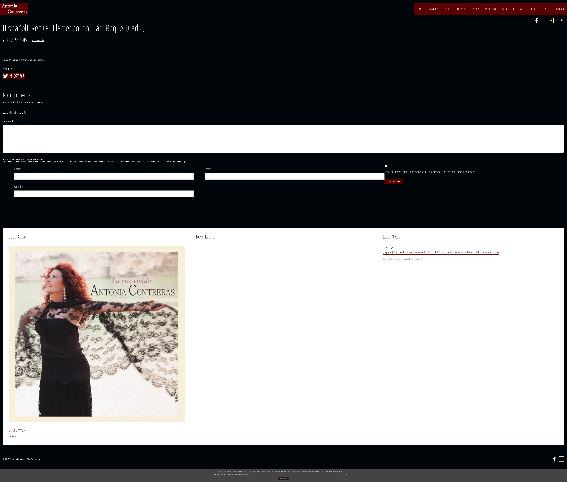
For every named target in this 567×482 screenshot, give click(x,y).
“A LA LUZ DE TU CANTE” (513, 9)
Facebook (536, 20)
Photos (475, 9)
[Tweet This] (5, 76)
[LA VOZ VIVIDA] (97, 334)
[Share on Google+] (16, 76)
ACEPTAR (283, 479)
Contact (560, 9)
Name (17, 169)
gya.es (37, 459)
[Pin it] (22, 76)
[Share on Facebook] (11, 76)
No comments (38, 40)
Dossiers (546, 9)
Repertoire (461, 9)
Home (419, 9)
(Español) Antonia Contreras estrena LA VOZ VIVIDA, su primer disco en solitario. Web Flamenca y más (441, 252)
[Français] (561, 20)
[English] (556, 20)
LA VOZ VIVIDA (17, 430)
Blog (533, 9)
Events (447, 9)
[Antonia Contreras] (14, 9)
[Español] (550, 20)
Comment (8, 121)
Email (208, 169)
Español (40, 59)
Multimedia (490, 9)
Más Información (347, 475)
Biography (433, 9)
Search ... (543, 20)
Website (18, 186)
